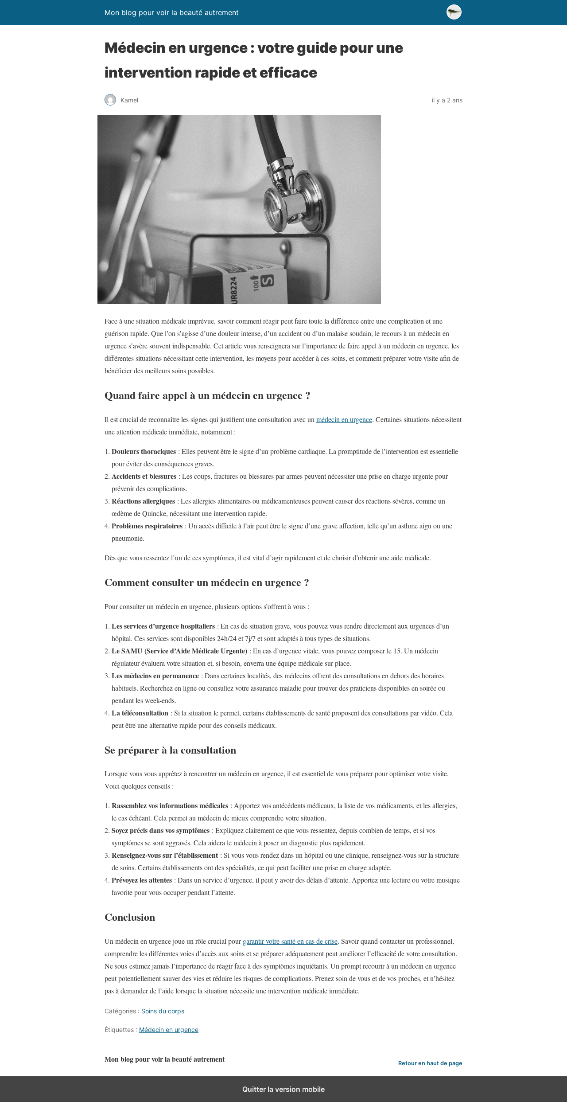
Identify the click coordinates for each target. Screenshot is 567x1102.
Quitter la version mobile (283, 1089)
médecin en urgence (344, 419)
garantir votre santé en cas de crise (290, 941)
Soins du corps (162, 1011)
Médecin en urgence (168, 1029)
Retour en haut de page (430, 1063)
